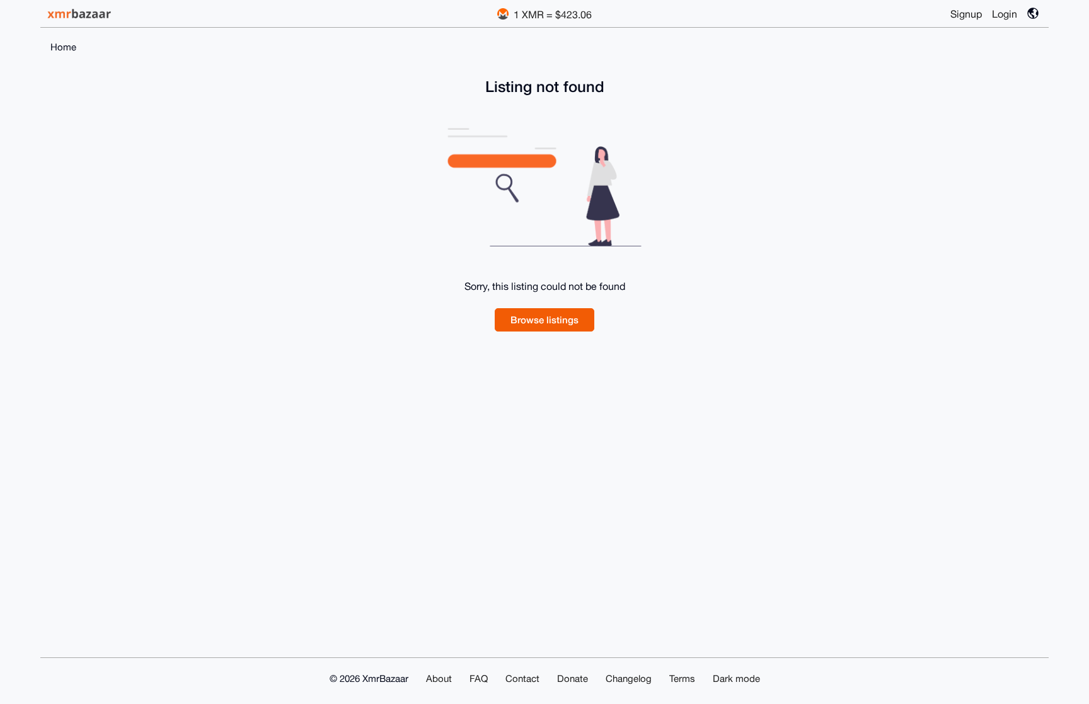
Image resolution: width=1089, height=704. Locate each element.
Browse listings (544, 319)
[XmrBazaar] (80, 14)
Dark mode (736, 678)
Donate (572, 678)
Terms (682, 678)
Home (63, 47)
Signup (966, 14)
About (439, 678)
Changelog (629, 678)
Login (1004, 14)
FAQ (479, 678)
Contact (522, 678)
